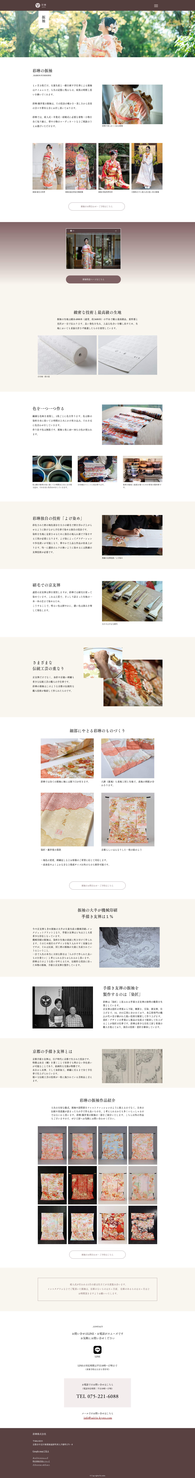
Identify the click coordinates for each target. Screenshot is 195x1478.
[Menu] (156, 6)
